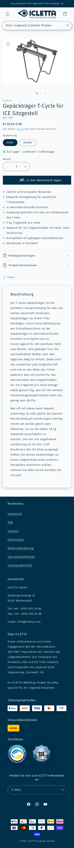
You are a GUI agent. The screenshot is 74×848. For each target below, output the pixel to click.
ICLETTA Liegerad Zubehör (41, 841)
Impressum (15, 513)
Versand (21, 129)
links (10, 142)
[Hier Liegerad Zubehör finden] (68, 25)
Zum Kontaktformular (21, 556)
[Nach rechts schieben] (45, 93)
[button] (7, 14)
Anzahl (7, 159)
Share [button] (11, 277)
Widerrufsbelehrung (21, 548)
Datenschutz (16, 539)
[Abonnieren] (62, 789)
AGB (10, 522)
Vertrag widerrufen (20, 565)
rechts (27, 142)
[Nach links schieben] (28, 93)
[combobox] (37, 25)
